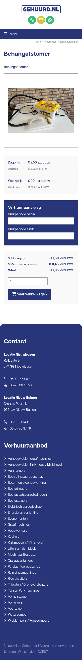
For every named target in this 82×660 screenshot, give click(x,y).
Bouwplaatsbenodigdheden (27, 494)
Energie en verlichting (23, 512)
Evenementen (18, 518)
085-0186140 (18, 422)
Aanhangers (16, 471)
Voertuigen (15, 608)
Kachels (13, 536)
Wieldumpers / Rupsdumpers (28, 620)
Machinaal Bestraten (22, 554)
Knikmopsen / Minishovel (25, 542)
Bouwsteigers (17, 500)
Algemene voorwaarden (57, 646)
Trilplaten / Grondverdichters (28, 584)
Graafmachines (19, 524)
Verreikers (15, 602)
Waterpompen (18, 614)
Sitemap (10, 652)
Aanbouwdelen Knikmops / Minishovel (35, 465)
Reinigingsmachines (22, 572)
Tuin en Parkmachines (23, 590)
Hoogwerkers (17, 530)
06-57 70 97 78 (20, 428)
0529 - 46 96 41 (20, 379)
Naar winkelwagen (31, 294)
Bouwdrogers (17, 489)
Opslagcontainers (20, 560)
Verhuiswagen (18, 596)
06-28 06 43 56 (20, 385)
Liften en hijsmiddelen (23, 548)
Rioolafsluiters (17, 578)
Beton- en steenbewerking (27, 483)
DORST (43, 652)
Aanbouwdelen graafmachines (30, 459)
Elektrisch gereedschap (25, 506)
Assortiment (50, 42)
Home (38, 42)
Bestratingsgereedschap (25, 477)
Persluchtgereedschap (24, 566)
